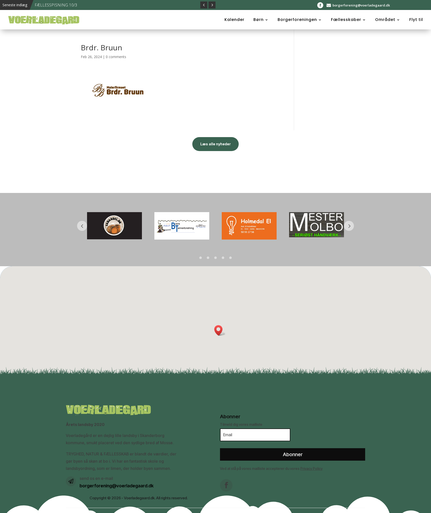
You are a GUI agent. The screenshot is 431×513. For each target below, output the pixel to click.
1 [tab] (200, 257)
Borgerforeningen (297, 19)
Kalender (234, 19)
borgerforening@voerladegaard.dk (361, 5)
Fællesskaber (346, 19)
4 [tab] (223, 257)
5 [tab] (230, 257)
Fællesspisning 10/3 (56, 5)
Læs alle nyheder (215, 144)
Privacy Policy (311, 468)
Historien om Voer (27, 39)
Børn (258, 19)
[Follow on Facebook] (320, 5)
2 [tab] (208, 257)
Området (385, 19)
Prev (82, 226)
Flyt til (416, 19)
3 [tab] (215, 257)
